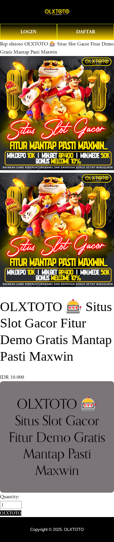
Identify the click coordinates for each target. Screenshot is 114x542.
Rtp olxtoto (11, 44)
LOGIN (28, 32)
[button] (10, 513)
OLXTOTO (74, 529)
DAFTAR (85, 32)
